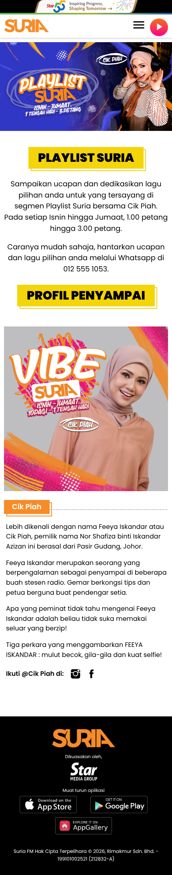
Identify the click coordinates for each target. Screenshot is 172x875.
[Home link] (26, 26)
